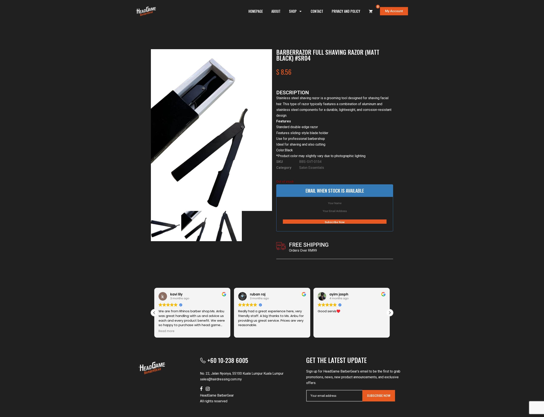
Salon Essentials (311, 168)
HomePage (255, 11)
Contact (317, 11)
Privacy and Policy (346, 11)
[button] (390, 313)
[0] (370, 11)
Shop (293, 11)
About (275, 11)
